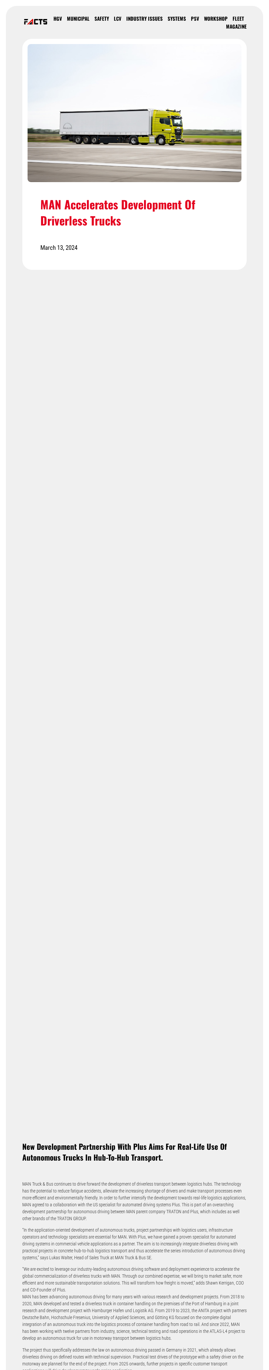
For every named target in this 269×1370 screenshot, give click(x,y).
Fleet (238, 18)
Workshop (216, 18)
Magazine (236, 26)
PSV (195, 18)
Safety (101, 18)
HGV (57, 18)
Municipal (78, 18)
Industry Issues (144, 18)
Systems (177, 18)
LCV (117, 18)
